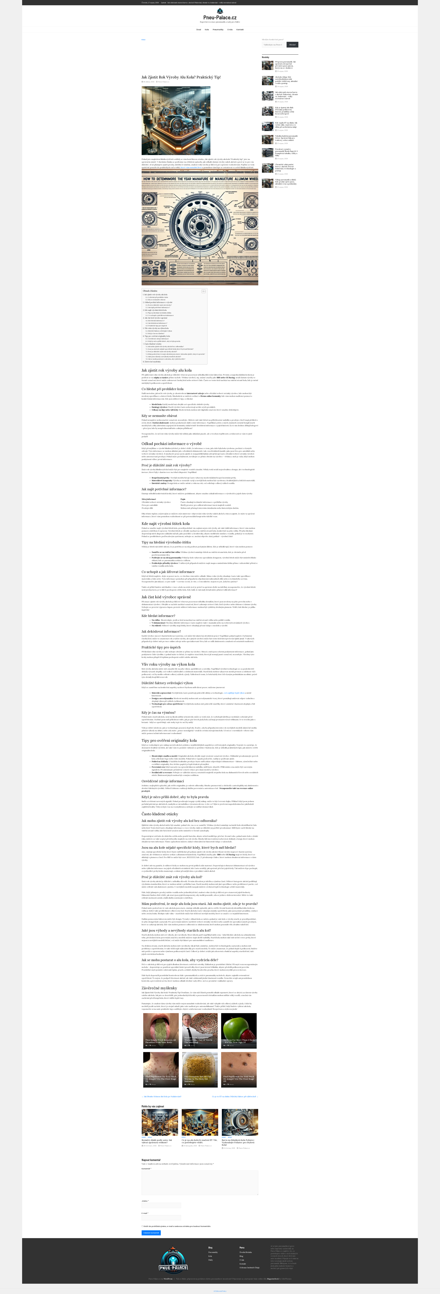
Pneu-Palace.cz (220, 17)
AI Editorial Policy (220, 1291)
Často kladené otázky (152, 344)
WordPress (168, 1279)
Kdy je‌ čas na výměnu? (156, 333)
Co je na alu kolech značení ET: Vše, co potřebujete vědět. (199, 1141)
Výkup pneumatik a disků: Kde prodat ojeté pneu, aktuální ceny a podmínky (286, 182)
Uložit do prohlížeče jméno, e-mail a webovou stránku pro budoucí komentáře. (177, 1226)
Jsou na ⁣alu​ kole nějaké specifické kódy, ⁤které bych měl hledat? (171, 349)
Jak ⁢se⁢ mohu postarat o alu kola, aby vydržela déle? (166, 359)
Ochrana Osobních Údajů (250, 1268)
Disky (144, 1137)
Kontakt (240, 29)
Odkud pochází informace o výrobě (158, 302)
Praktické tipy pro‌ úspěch (157, 326)
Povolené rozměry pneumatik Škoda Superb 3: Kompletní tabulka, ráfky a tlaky (286, 152)
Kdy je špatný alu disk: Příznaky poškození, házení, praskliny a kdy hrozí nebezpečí (284, 110)
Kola (207, 29)
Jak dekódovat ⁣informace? (157, 323)
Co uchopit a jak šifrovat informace (161, 315)
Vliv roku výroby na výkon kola (157, 328)
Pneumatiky (218, 29)
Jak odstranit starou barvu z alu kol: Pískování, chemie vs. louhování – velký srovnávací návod (201, 3)
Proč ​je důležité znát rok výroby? (160, 305)
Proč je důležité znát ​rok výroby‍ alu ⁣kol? (162, 352)
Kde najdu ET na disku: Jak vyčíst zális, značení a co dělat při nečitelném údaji (286, 125)
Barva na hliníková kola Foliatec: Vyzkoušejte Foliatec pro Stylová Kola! (238, 1142)
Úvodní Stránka (246, 1252)
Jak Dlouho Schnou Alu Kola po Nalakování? (161, 1096)
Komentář (146, 1169)
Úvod (198, 29)
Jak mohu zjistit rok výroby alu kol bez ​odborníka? (166, 347)
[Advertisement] (200, 58)
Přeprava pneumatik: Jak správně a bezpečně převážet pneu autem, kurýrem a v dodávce (285, 65)
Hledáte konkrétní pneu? (273, 39)
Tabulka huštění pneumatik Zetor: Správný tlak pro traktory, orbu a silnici (286, 138)
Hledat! (292, 45)
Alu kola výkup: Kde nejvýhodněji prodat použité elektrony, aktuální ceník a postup (286, 80)
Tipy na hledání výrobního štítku (159, 313)
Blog (241, 1256)
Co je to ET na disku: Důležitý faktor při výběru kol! (235, 1096)
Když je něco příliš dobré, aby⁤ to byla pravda (164, 341)
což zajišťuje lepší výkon (234, 693)
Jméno (145, 1201)
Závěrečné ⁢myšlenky (153, 362)
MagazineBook (273, 1279)
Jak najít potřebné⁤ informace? (159, 307)
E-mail (145, 1213)
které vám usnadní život (191, 167)
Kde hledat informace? (156, 321)
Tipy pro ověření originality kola (157, 336)
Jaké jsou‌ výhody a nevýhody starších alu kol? (164, 357)
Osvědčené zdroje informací (158, 339)
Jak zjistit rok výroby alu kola (155, 294)
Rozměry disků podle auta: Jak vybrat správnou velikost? (157, 1141)
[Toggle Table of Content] (202, 291)
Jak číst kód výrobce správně (156, 318)
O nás (230, 29)
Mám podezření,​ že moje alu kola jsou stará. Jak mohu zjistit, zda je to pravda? (176, 354)
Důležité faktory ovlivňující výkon (160, 331)
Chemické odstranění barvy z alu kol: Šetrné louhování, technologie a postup (285, 167)
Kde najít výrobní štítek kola (156, 310)
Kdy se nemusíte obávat (156, 300)
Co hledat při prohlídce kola (158, 297)
